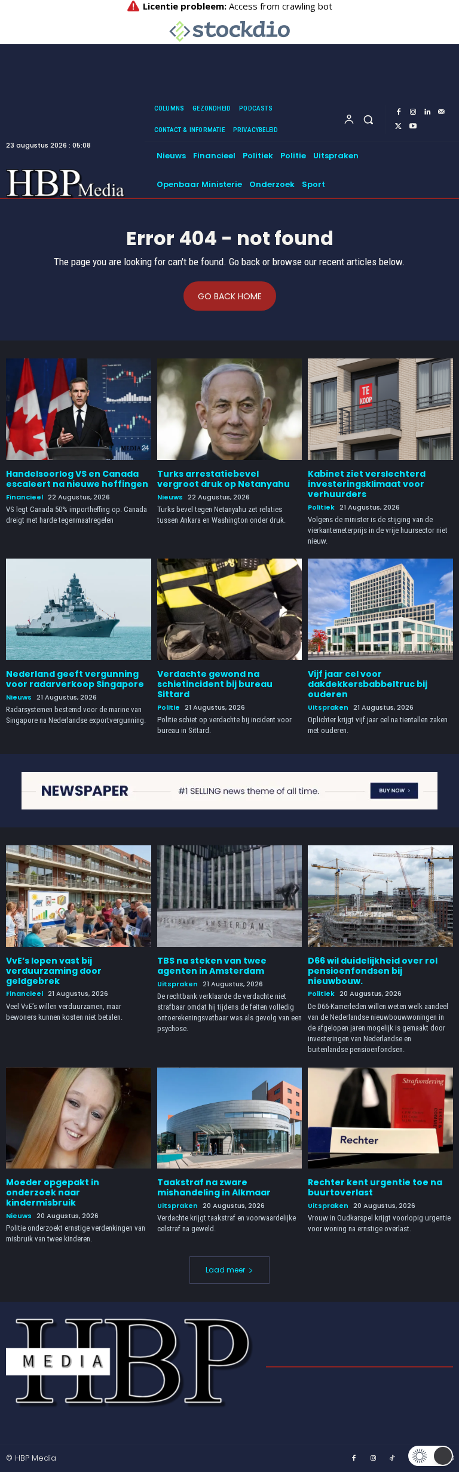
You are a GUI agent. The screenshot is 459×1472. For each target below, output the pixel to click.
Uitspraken (328, 708)
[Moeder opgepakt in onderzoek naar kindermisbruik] (78, 1118)
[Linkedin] (427, 112)
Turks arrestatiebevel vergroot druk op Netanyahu (223, 479)
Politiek (321, 507)
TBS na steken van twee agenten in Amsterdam (212, 966)
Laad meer (225, 1270)
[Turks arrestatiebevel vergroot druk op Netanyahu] (229, 409)
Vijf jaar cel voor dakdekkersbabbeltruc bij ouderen (367, 684)
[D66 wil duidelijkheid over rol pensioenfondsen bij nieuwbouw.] (380, 896)
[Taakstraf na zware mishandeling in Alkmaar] (229, 1118)
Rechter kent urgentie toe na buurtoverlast (375, 1187)
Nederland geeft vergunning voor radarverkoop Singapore (75, 679)
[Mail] (441, 112)
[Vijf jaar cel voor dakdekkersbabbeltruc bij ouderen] (380, 609)
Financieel (24, 497)
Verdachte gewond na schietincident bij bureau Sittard (215, 684)
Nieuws (170, 497)
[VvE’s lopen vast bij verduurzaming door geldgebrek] (78, 896)
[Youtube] (413, 126)
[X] (398, 126)
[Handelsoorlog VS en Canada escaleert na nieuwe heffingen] (78, 409)
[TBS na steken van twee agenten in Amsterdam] (229, 896)
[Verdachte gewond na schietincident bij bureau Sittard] (229, 609)
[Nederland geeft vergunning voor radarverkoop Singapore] (78, 609)
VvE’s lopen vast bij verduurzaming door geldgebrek (54, 971)
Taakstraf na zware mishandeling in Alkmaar (214, 1187)
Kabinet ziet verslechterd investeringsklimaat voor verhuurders (367, 484)
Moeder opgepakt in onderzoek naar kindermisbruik (52, 1192)
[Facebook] (398, 112)
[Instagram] (413, 112)
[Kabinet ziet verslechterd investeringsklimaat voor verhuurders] (380, 409)
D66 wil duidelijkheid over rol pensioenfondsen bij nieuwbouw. (372, 971)
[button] (368, 119)
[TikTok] (392, 1458)
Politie (168, 708)
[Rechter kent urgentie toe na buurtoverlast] (380, 1118)
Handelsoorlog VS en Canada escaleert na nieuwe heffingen (77, 479)
